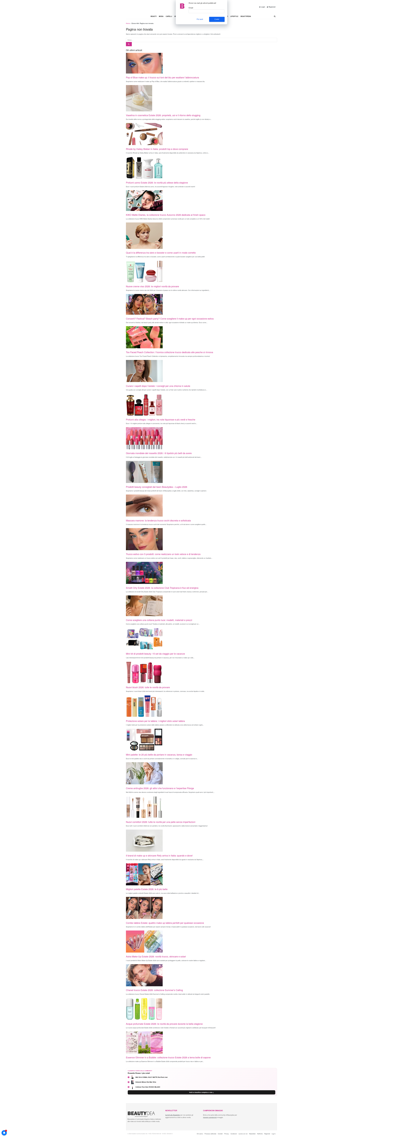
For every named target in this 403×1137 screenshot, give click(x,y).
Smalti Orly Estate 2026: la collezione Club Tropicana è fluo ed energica (162, 587)
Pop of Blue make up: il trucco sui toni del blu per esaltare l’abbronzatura (162, 77)
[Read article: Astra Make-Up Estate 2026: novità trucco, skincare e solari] (201, 942)
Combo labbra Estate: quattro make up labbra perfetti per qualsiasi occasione (165, 922)
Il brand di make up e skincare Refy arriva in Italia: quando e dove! (159, 855)
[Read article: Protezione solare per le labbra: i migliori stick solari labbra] (201, 706)
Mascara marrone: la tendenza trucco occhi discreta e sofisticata (158, 520)
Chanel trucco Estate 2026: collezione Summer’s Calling (154, 990)
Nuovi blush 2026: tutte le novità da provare (148, 687)
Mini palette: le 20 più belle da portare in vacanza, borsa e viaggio (159, 754)
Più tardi (200, 19)
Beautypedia (246, 16)
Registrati (271, 7)
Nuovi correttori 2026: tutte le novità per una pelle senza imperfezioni (160, 821)
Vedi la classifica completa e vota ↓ (201, 1092)
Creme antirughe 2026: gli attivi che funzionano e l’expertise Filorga (160, 788)
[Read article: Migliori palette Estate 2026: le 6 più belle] (201, 874)
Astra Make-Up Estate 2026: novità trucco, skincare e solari (156, 956)
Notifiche (260, 1134)
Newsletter (252, 1134)
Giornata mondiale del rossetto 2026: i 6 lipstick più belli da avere (159, 453)
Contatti (220, 1134)
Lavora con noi (243, 1134)
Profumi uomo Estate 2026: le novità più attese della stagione (157, 182)
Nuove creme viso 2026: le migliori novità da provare (152, 286)
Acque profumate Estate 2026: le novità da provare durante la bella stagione (164, 1023)
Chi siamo (200, 1134)
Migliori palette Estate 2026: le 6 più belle (146, 889)
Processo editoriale (210, 1134)
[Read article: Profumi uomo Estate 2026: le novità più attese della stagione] (201, 168)
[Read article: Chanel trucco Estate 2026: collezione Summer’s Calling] (201, 975)
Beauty (154, 16)
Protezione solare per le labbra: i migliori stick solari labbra (155, 721)
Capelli (169, 16)
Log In (273, 1134)
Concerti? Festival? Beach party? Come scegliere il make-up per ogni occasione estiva (170, 318)
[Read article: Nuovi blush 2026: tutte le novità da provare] (201, 672)
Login (262, 7)
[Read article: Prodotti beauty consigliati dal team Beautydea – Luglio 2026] (201, 472)
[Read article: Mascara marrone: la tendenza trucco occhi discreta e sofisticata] (201, 506)
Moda (161, 16)
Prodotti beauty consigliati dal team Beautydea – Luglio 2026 (156, 486)
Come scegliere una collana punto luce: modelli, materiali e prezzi (159, 620)
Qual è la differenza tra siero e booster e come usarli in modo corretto (161, 252)
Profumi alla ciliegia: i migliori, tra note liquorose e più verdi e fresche (160, 419)
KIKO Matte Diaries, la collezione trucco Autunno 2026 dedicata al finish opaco (165, 214)
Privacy (226, 1134)
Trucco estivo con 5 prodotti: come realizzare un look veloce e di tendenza (163, 554)
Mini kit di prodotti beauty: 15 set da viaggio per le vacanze (155, 653)
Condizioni (234, 1134)
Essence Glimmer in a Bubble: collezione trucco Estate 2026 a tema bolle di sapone (168, 1057)
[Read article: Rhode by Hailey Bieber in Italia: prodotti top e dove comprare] (201, 134)
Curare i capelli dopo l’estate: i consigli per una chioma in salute (158, 385)
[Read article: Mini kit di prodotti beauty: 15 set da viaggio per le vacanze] (201, 639)
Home (128, 23)
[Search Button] (274, 16)
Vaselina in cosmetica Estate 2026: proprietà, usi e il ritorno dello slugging (163, 115)
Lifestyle (234, 16)
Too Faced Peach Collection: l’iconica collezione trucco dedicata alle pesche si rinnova (169, 352)
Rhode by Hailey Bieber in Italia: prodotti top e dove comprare (157, 149)
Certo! (217, 19)
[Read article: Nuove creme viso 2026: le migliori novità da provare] (201, 271)
